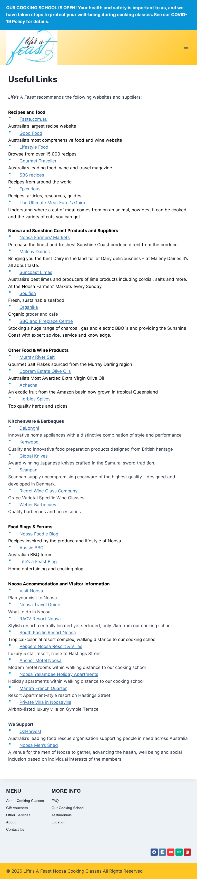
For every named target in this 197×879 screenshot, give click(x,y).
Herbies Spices (35, 398)
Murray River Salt (37, 357)
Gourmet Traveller (37, 160)
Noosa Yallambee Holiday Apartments (58, 674)
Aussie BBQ (31, 547)
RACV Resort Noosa (40, 618)
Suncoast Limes (35, 272)
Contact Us (15, 829)
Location (58, 822)
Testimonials (62, 815)
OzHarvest (30, 731)
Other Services (18, 815)
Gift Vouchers (17, 808)
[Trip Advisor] (179, 852)
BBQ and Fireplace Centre (46, 321)
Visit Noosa (31, 590)
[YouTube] (170, 852)
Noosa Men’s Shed (38, 745)
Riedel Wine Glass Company (48, 490)
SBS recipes (31, 175)
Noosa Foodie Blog (38, 533)
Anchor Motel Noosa (40, 660)
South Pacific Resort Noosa (47, 632)
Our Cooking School (68, 808)
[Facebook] (154, 852)
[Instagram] (162, 852)
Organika (28, 307)
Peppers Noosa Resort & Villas (50, 646)
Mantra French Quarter (43, 688)
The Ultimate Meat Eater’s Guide (52, 202)
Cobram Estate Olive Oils (45, 371)
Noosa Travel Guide (39, 604)
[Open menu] (186, 47)
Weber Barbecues (37, 504)
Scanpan (29, 469)
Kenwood (29, 441)
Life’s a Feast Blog (38, 561)
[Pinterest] (187, 852)
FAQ (55, 801)
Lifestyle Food (33, 147)
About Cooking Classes (25, 801)
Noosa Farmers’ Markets (44, 237)
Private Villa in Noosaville (45, 702)
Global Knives (33, 456)
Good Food (30, 133)
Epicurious (30, 188)
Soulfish (27, 293)
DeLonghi (29, 428)
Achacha (28, 385)
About (11, 822)
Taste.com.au (33, 119)
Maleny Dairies (34, 251)
